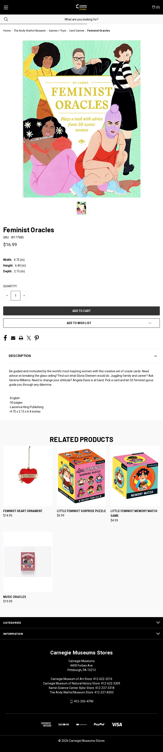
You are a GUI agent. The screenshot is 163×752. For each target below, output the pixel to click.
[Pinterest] (37, 338)
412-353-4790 (83, 701)
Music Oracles (14, 597)
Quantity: (10, 286)
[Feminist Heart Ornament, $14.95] (28, 475)
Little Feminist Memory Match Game (134, 513)
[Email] (13, 338)
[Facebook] (5, 338)
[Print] (21, 338)
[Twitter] (29, 338)
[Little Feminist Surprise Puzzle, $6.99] (81, 475)
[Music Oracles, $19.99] (28, 561)
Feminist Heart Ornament (22, 511)
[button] (81, 356)
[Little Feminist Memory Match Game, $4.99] (135, 475)
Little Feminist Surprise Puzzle (81, 511)
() (157, 7)
